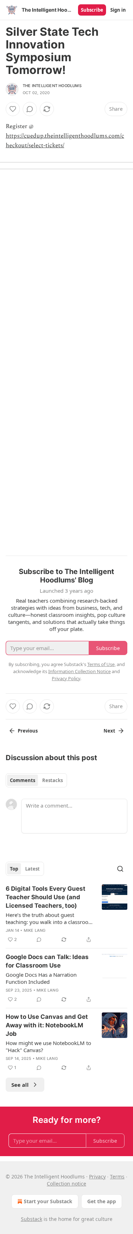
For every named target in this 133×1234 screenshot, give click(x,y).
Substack (31, 1219)
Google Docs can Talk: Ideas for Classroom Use (47, 961)
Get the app (101, 1201)
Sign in (118, 10)
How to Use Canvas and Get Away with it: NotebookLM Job (47, 1025)
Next (109, 731)
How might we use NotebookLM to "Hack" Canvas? (48, 1046)
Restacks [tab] (52, 780)
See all (20, 1084)
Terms (117, 1176)
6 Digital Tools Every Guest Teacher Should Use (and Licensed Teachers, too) (45, 897)
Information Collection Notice (79, 671)
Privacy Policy (66, 678)
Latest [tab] (32, 869)
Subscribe (92, 10)
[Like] (13, 109)
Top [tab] (14, 869)
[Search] (120, 869)
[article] (66, 914)
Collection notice (66, 1183)
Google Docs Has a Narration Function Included (41, 978)
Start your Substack (48, 1201)
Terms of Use (101, 664)
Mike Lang (35, 930)
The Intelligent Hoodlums (52, 85)
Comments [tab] (22, 780)
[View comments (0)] (30, 109)
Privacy (97, 1176)
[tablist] (36, 780)
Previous (28, 731)
